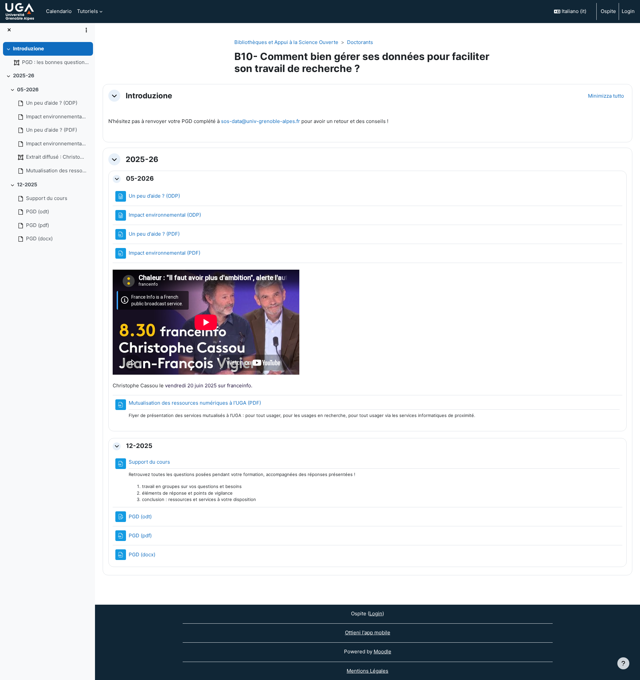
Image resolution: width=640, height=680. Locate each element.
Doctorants (360, 42)
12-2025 (27, 184)
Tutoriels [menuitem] (87, 11)
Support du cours (46, 198)
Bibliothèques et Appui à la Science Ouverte (286, 42)
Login (628, 11)
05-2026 (28, 89)
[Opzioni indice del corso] (86, 30)
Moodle (382, 651)
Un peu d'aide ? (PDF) (51, 130)
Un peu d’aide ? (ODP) (51, 103)
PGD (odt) (37, 211)
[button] (572, 11)
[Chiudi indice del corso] (9, 30)
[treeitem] (47, 55)
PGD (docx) (39, 238)
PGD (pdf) (37, 225)
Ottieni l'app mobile (367, 632)
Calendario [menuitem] (59, 11)
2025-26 (23, 75)
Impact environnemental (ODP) (56, 116)
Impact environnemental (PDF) (56, 143)
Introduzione (28, 48)
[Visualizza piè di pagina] (623, 663)
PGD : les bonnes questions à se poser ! (56, 62)
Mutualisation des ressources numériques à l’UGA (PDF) (56, 170)
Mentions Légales (367, 671)
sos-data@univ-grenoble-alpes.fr (260, 121)
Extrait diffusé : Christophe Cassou (56, 157)
